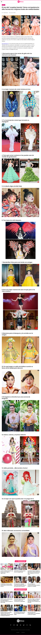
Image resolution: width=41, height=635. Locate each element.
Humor (3, 4)
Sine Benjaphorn (5, 43)
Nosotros (23, 632)
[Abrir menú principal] (1, 2)
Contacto (17, 632)
